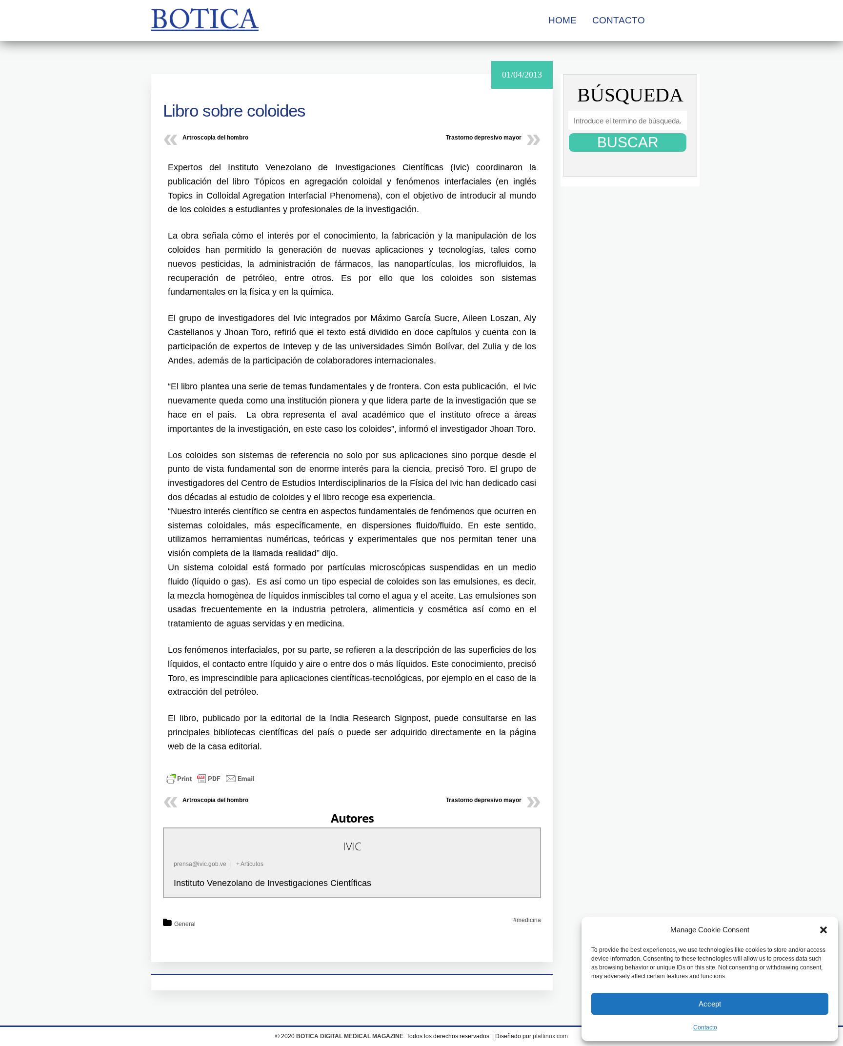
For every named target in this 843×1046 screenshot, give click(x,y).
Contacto (705, 1027)
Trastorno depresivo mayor (484, 137)
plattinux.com (550, 1036)
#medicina (527, 920)
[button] (823, 930)
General (185, 924)
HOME (562, 20)
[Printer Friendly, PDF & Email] (210, 778)
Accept (710, 1004)
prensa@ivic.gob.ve (200, 864)
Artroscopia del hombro (215, 137)
